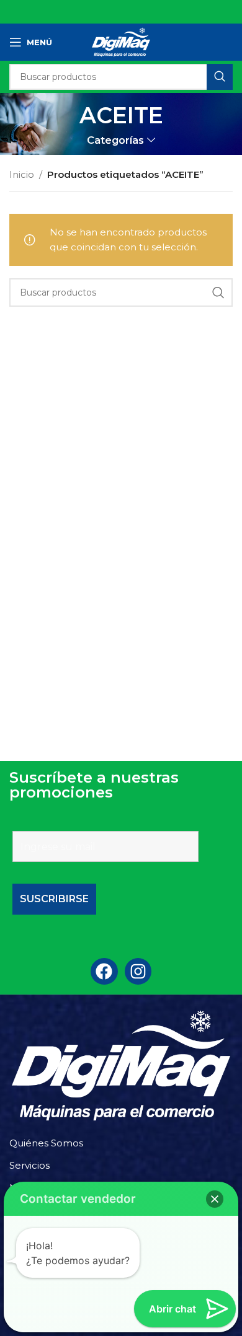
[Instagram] (138, 971)
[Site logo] (121, 41)
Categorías (115, 140)
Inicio (21, 174)
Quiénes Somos (46, 1143)
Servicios (29, 1165)
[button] (214, 1199)
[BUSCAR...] (220, 77)
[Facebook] (104, 971)
